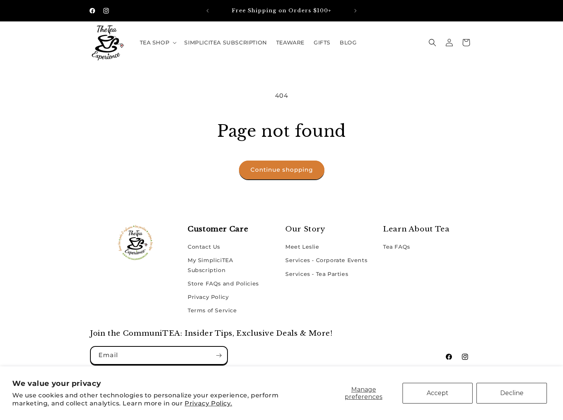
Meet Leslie (302, 246)
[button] (157, 42)
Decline (512, 393)
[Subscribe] (218, 355)
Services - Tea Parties (316, 274)
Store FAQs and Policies (223, 283)
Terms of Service (212, 310)
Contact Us (204, 246)
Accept (437, 393)
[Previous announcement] (207, 10)
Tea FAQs (396, 246)
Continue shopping (281, 169)
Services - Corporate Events (326, 260)
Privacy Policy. (208, 403)
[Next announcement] (355, 10)
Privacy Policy (208, 297)
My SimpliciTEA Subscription (210, 265)
